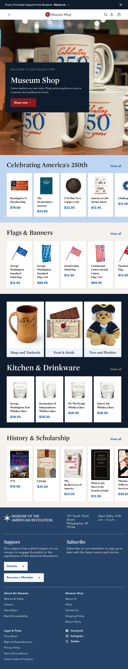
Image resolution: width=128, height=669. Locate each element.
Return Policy (73, 621)
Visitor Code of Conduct (18, 659)
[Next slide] (117, 195)
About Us (70, 598)
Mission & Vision (14, 598)
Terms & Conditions (16, 653)
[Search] (105, 14)
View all (115, 166)
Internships (10, 610)
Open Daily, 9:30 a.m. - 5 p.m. (109, 518)
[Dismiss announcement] (121, 5)
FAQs (68, 604)
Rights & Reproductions (18, 642)
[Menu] (9, 14)
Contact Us (71, 610)
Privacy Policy (12, 647)
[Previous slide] (14, 390)
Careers (8, 604)
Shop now (21, 102)
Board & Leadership (16, 616)
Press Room (11, 636)
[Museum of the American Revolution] (58, 14)
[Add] (24, 190)
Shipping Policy (74, 616)
